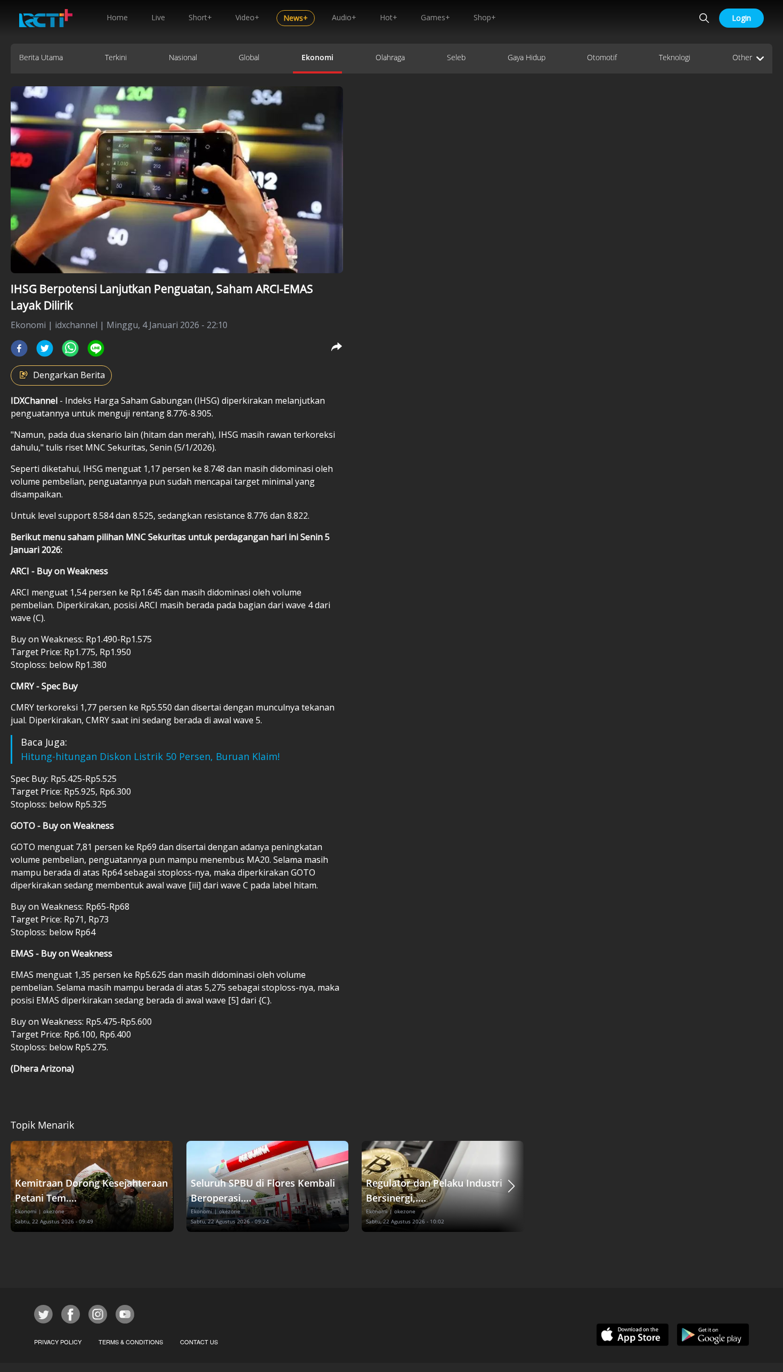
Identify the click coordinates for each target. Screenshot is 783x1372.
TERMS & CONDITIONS (131, 1341)
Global (249, 57)
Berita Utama (41, 57)
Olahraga (390, 57)
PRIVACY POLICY (57, 1341)
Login (741, 18)
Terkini (116, 57)
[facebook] (19, 348)
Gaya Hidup (526, 57)
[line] (95, 348)
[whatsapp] (70, 348)
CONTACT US (199, 1341)
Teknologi (674, 57)
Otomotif (602, 57)
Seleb (456, 57)
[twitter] (44, 348)
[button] (511, 1186)
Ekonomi (317, 57)
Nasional (183, 57)
